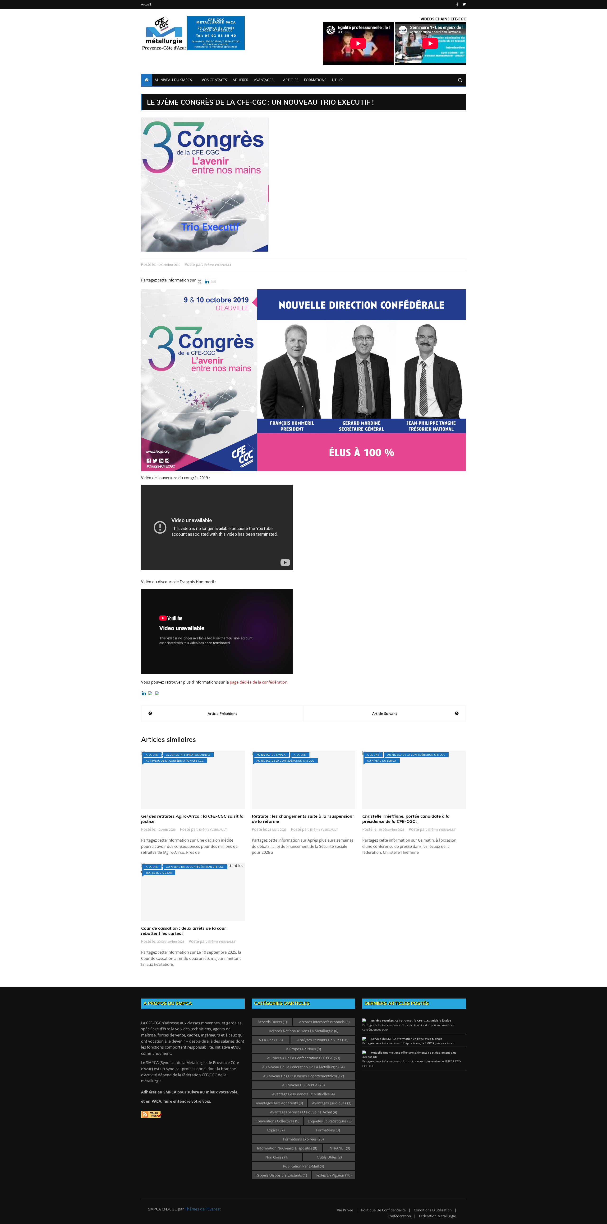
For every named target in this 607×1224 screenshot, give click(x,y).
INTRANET (339, 1148)
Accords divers (272, 1021)
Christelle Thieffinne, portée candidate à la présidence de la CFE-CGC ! (406, 818)
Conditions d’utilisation (433, 1210)
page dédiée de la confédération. (259, 682)
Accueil (146, 4)
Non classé (276, 1157)
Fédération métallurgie (437, 1216)
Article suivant (384, 713)
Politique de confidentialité (383, 1210)
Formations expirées (303, 1139)
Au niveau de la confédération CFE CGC (174, 760)
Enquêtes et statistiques (329, 1121)
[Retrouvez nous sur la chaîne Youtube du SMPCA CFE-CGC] (158, 694)
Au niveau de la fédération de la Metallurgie (303, 1067)
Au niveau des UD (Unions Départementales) (303, 1076)
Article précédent (222, 713)
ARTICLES (290, 79)
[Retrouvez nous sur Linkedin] (144, 693)
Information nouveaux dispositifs (287, 1148)
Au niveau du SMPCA (271, 754)
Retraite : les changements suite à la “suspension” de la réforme (303, 818)
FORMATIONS (315, 79)
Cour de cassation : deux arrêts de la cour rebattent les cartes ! (183, 930)
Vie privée (345, 1210)
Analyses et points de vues (322, 1039)
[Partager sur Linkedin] (207, 281)
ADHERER (240, 79)
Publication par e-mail (303, 1166)
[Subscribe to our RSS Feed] (151, 694)
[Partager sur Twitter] (199, 281)
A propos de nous (303, 1048)
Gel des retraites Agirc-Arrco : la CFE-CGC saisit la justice (192, 818)
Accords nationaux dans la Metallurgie (303, 1030)
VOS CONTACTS (214, 79)
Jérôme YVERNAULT (217, 265)
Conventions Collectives (277, 1121)
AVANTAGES (263, 79)
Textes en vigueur (159, 872)
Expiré (276, 1130)
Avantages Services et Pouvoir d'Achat (303, 1112)
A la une (152, 754)
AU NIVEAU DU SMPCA (173, 79)
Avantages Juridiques (331, 1103)
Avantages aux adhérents (279, 1103)
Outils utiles (329, 1157)
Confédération (399, 1216)
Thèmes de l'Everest (203, 1209)
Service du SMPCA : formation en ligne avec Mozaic (406, 1039)
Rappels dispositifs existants (281, 1175)
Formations (328, 1130)
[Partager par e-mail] (214, 281)
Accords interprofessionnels (188, 754)
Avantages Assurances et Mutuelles (303, 1094)
